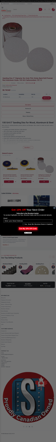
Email (6, 218)
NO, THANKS (28, 232)
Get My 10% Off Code (28, 229)
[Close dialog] (54, 208)
